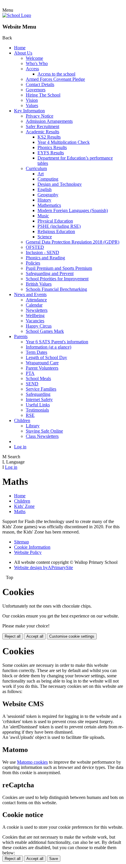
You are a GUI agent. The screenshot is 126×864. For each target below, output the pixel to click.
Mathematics (49, 205)
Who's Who (37, 63)
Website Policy (28, 552)
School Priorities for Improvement (57, 278)
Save (53, 858)
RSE (30, 415)
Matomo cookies (32, 762)
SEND (32, 383)
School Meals (38, 378)
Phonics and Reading (45, 257)
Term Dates (36, 352)
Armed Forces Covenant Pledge (55, 79)
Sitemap (21, 541)
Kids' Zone (24, 506)
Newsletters (36, 310)
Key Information (29, 110)
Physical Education (55, 220)
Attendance (36, 299)
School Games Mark (45, 331)
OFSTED (35, 247)
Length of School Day (46, 357)
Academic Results (42, 131)
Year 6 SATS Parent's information (57, 341)
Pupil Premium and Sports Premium (59, 268)
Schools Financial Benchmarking (56, 289)
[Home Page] (16, 15)
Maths (19, 511)
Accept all (34, 636)
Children (22, 420)
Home (19, 47)
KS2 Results (49, 136)
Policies (33, 262)
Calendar (34, 304)
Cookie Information (32, 547)
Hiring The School (43, 94)
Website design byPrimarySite (43, 567)
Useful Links (38, 404)
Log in (20, 446)
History (44, 199)
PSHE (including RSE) (59, 226)
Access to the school (56, 73)
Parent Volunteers (42, 367)
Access (32, 68)
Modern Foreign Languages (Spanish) (73, 210)
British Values (39, 283)
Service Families (41, 388)
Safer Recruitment (42, 126)
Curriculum (36, 168)
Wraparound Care (42, 362)
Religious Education (56, 231)
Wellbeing (35, 315)
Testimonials (37, 409)
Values (32, 105)
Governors (35, 89)
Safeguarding (38, 394)
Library (33, 425)
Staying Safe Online (44, 430)
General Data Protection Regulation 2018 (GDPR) (72, 241)
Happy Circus (39, 325)
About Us (23, 52)
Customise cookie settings (71, 636)
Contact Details (40, 84)
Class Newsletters (42, 436)
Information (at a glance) (48, 346)
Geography (48, 194)
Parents (21, 336)
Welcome (34, 58)
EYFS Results (51, 152)
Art (41, 173)
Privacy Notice (39, 115)
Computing (48, 178)
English (45, 189)
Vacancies (35, 320)
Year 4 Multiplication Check (64, 142)
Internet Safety (39, 399)
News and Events (30, 294)
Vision (32, 100)
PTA (30, 373)
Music (43, 215)
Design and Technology (60, 184)
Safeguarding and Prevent (50, 273)
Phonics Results (52, 147)
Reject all (13, 636)
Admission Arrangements (49, 121)
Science (45, 236)
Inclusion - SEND (42, 252)
